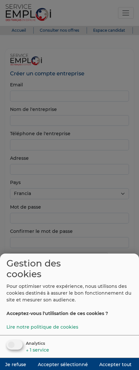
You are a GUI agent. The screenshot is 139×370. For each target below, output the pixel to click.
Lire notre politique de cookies (42, 327)
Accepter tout (115, 364)
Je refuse (15, 364)
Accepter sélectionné (63, 364)
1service (37, 350)
